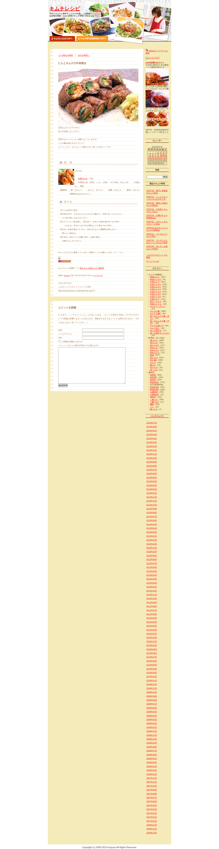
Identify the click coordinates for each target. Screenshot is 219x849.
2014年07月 (151, 470)
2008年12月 (151, 731)
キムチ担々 (155, 328)
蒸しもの (154, 370)
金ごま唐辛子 (156, 330)
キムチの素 (155, 311)
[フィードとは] (152, 261)
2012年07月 (151, 563)
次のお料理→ (83, 55)
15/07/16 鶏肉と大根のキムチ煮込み (157, 204)
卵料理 (153, 397)
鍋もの (153, 365)
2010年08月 (151, 653)
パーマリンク (98, 275)
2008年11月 (151, 735)
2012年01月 (151, 587)
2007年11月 (151, 782)
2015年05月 (151, 431)
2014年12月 (151, 450)
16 (160, 158)
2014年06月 (151, 473)
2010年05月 (151, 665)
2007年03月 (151, 813)
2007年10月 (151, 786)
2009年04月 (151, 716)
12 (149, 158)
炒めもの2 (154, 350)
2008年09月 (151, 743)
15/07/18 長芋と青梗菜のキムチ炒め (157, 192)
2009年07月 (151, 704)
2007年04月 (151, 809)
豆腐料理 (154, 392)
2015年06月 (151, 427)
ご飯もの (154, 399)
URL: (60, 338)
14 (154, 158)
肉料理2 (153, 377)
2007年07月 (151, 798)
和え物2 (153, 360)
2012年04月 (151, 575)
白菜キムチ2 (155, 287)
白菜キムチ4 (155, 292)
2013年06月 (151, 520)
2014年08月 (151, 466)
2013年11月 (151, 501)
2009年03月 (151, 719)
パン (152, 407)
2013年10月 (151, 505)
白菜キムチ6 (155, 297)
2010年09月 (151, 649)
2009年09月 (151, 696)
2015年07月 (151, 423)
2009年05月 (151, 712)
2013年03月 (151, 532)
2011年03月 (151, 626)
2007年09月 (151, 790)
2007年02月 (151, 817)
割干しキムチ (156, 301)
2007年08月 (151, 794)
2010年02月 (151, 676)
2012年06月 (151, 567)
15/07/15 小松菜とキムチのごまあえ (157, 210)
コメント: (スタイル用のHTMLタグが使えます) (78, 345)
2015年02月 (151, 442)
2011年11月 (151, 595)
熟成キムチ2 (155, 279)
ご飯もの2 (154, 402)
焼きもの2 (154, 345)
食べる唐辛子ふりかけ (159, 333)
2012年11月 (151, 548)
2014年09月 (151, 462)
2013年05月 (151, 524)
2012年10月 (151, 552)
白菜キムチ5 (155, 294)
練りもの (154, 409)
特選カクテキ (156, 304)
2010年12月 (151, 637)
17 (163, 158)
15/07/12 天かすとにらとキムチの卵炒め (157, 229)
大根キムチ (155, 299)
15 (157, 158)
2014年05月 (151, 477)
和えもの (154, 358)
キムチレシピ (64, 8)
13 (152, 158)
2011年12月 (151, 591)
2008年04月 (151, 762)
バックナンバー (157, 416)
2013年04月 (151, 528)
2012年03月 (151, 579)
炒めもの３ (155, 353)
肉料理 (101, 268)
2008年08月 (151, 747)
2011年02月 (151, 630)
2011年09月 (151, 602)
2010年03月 (151, 673)
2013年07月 (151, 517)
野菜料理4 (154, 390)
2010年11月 (151, 641)
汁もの (153, 362)
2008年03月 (151, 766)
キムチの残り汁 (157, 326)
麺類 (152, 404)
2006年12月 (151, 825)
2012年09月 (151, 556)
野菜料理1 (154, 382)
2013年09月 (151, 509)
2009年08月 (151, 700)
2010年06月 (151, 661)
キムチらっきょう (157, 306)
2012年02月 (151, 583)
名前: (60, 330)
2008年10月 (151, 739)
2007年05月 (151, 805)
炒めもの (154, 348)
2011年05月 (151, 618)
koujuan (67, 275)
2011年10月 (151, 598)
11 (165, 155)
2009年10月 (151, 692)
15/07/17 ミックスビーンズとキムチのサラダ (157, 198)
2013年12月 (151, 497)
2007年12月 (151, 778)
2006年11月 (151, 829)
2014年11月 (151, 454)
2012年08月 (151, 559)
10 (163, 155)
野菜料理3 (154, 387)
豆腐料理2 (154, 394)
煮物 (152, 355)
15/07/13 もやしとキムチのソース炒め (157, 223)
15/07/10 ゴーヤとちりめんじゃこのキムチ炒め (157, 241)
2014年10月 (151, 458)
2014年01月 (151, 493)
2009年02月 (151, 723)
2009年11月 (151, 688)
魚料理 (153, 380)
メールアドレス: (65, 334)
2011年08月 (151, 606)
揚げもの (154, 340)
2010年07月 (151, 657)
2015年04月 (151, 434)
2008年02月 (151, 770)
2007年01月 (151, 821)
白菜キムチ (83, 178)
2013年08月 (151, 513)
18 (165, 158)
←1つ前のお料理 (65, 55)
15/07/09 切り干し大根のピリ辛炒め (157, 247)
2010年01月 (151, 680)
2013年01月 (151, 540)
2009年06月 (151, 708)
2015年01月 (151, 446)
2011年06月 (151, 614)
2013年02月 (151, 536)
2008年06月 (151, 755)
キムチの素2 (155, 314)
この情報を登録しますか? (71, 342)
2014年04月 (151, 481)
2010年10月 (151, 645)
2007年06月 (151, 801)
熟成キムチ (155, 277)
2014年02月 (151, 489)
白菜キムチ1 (155, 284)
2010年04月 (151, 669)
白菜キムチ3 (155, 289)
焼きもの (84, 268)
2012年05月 (151, 571)
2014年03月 (151, 485)
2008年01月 (151, 774)
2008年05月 (151, 759)
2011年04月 (151, 622)
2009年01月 (151, 727)
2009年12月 (151, 684)
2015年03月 (151, 438)
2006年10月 (151, 833)
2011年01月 (151, 634)
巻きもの (154, 367)
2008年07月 (151, 751)
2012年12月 (151, 544)
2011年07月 (151, 610)
